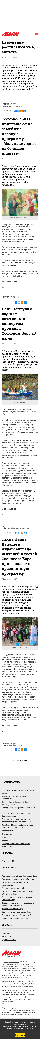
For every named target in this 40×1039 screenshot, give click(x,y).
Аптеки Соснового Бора (12, 908)
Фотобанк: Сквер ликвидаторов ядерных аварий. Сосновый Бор (16, 820)
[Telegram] (18, 111)
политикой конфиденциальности (26, 1031)
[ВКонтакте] (15, 111)
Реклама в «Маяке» (10, 861)
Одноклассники (9, 939)
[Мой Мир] (24, 111)
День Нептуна (20, 528)
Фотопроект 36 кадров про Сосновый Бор (18, 809)
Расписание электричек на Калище (18, 879)
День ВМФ (10, 528)
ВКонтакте (6, 936)
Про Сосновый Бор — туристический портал (18, 791)
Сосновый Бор (12, 298)
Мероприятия (22, 298)
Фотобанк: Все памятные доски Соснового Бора (16, 814)
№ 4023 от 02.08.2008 (15, 106)
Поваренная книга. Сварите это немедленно (16, 844)
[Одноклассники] (21, 111)
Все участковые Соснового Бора (16, 912)
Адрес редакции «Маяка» (10, 962)
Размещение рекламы (9, 981)
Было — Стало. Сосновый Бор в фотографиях (15, 803)
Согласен (20, 1035)
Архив (4, 837)
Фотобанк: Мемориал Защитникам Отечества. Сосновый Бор (17, 826)
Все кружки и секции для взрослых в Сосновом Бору (19, 898)
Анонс (9, 105)
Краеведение (8, 831)
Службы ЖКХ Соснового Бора (15, 918)
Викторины (7, 834)
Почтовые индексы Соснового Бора (18, 915)
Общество (13, 103)
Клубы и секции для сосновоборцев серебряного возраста (18, 904)
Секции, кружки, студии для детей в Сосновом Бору (17, 892)
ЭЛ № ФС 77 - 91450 (17, 975)
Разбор (5, 840)
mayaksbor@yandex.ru (21, 977)
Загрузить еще (21, 761)
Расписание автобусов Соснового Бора (19, 876)
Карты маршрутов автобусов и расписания (16, 883)
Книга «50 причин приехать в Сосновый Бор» (15, 797)
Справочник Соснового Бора (15, 888)
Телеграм (6, 933)
